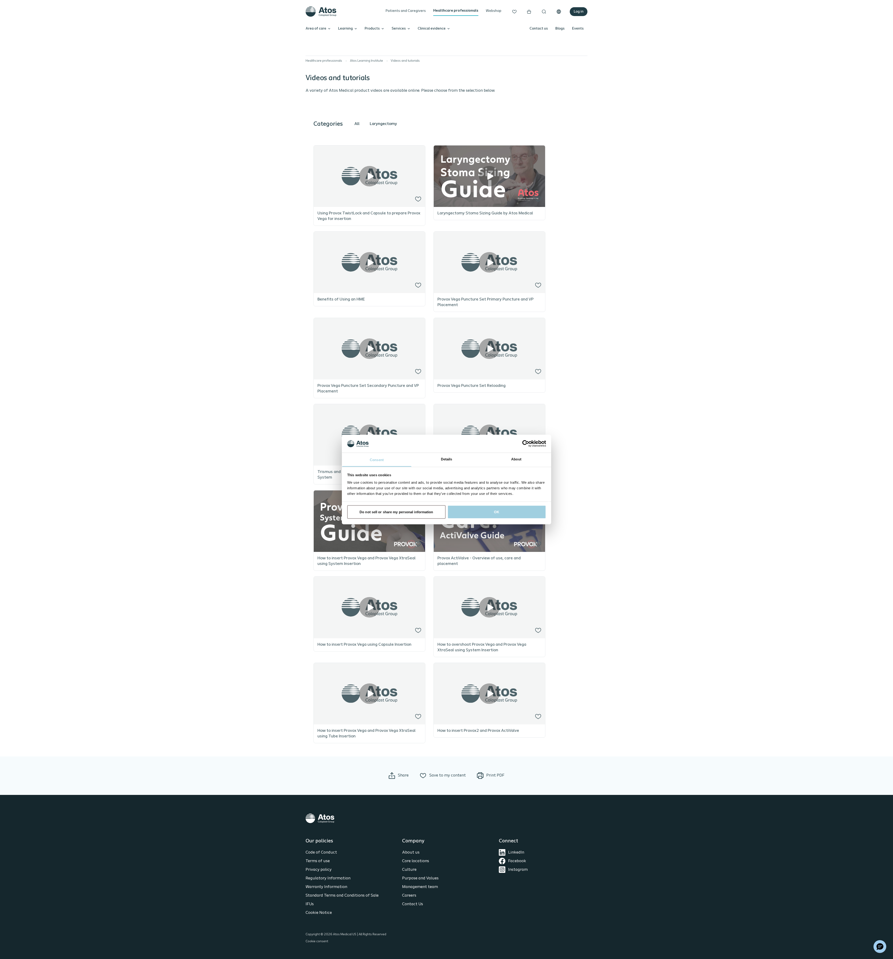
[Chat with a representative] (879, 946)
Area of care (316, 28)
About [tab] (516, 459)
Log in (578, 12)
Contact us (539, 28)
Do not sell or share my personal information (396, 512)
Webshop (493, 11)
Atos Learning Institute (366, 61)
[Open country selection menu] (558, 11)
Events (578, 28)
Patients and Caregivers (406, 11)
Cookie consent (317, 941)
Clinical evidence (432, 28)
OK (496, 512)
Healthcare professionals (455, 11)
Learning (345, 28)
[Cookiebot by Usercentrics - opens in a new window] (525, 443)
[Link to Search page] (544, 11)
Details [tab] (446, 459)
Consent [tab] (377, 460)
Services (399, 28)
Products (372, 28)
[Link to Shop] (529, 11)
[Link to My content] (514, 11)
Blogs (560, 28)
